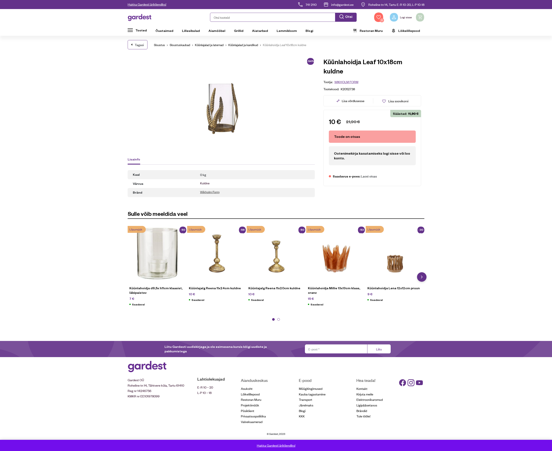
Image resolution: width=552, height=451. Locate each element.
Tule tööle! (363, 416)
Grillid (238, 31)
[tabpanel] (157, 268)
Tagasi (139, 44)
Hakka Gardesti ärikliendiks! (147, 4)
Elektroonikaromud (369, 399)
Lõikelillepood (409, 31)
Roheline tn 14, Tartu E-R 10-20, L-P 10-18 (396, 4)
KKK (302, 416)
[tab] (136, 160)
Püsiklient (247, 410)
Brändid (361, 410)
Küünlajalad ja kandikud (243, 44)
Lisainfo (134, 159)
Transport (305, 399)
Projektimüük (250, 405)
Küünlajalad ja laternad (209, 44)
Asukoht (246, 388)
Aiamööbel (217, 31)
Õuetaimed (164, 31)
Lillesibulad (191, 31)
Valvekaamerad (251, 421)
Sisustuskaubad (180, 44)
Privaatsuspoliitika (253, 416)
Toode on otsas (347, 136)
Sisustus (159, 44)
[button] (283, 17)
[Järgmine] (422, 277)
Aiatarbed (260, 31)
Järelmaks (306, 405)
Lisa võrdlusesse (353, 100)
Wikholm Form (210, 192)
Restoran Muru (371, 31)
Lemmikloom (287, 31)
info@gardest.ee (342, 4)
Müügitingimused (310, 388)
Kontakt (361, 388)
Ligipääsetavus (366, 405)
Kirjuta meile (364, 394)
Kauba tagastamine (312, 394)
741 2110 (311, 4)
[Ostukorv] (420, 17)
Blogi (309, 31)
